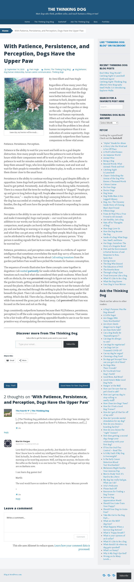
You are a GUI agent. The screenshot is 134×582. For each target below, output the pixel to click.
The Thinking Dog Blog (44, 21)
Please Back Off (110, 488)
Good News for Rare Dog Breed (74, 385)
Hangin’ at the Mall (112, 386)
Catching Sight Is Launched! (112, 76)
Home (27, 21)
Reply (6, 432)
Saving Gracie (109, 261)
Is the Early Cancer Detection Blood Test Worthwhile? (111, 462)
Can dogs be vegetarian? (114, 344)
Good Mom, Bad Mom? (113, 377)
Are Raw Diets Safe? (112, 330)
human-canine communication (38, 72)
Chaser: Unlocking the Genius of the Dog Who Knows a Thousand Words (114, 178)
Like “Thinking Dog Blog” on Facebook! (112, 44)
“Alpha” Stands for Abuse (114, 143)
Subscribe (70, 344)
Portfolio (105, 21)
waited (29, 271)
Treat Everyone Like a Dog (115, 275)
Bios (95, 21)
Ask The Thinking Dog (80, 21)
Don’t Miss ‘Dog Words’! (110, 73)
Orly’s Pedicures (110, 486)
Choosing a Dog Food (112, 356)
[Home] (104, 575)
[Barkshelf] (114, 575)
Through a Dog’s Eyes (113, 272)
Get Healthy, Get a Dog (113, 219)
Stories (47, 69)
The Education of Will (113, 267)
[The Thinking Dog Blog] (109, 575)
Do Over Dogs (109, 187)
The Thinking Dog (67, 9)
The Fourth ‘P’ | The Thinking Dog (32, 410)
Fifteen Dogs (109, 211)
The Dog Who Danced (113, 264)
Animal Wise (109, 158)
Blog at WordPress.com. (13, 575)
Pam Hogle (34, 69)
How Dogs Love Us (111, 228)
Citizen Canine (109, 184)
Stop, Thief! (10, 385)
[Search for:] (111, 107)
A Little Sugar (109, 315)
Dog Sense (108, 193)
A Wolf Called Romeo (112, 152)
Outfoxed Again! (107, 79)
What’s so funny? (111, 550)
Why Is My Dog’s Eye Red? (115, 553)
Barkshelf (62, 21)
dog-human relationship (14, 72)
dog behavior (80, 69)
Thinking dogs (58, 72)
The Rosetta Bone (111, 269)
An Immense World (111, 155)
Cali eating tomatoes (63, 257)
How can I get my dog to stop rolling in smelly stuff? (114, 397)
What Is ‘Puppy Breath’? (114, 533)
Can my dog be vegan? (113, 353)
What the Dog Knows (112, 281)
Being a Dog (108, 161)
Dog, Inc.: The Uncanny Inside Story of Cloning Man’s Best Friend (113, 205)
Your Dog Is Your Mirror (114, 284)
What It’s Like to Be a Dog (115, 278)
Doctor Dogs (109, 190)
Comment (81, 537)
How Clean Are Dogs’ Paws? (115, 403)
